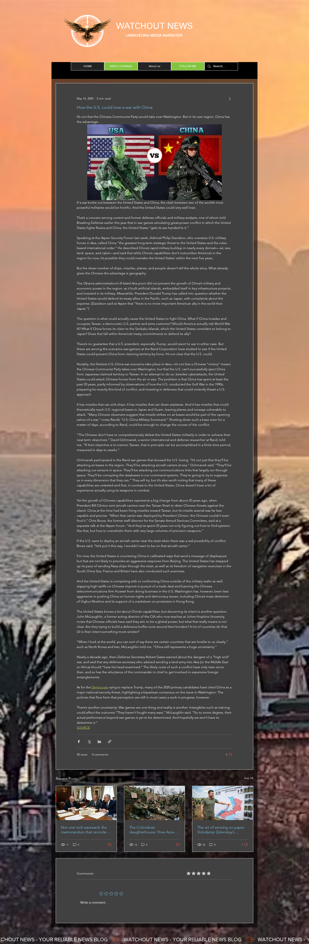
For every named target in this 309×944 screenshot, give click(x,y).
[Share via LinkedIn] (99, 742)
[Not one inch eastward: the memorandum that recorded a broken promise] (86, 803)
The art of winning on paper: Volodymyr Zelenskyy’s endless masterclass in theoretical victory (221, 829)
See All (248, 778)
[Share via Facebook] (79, 742)
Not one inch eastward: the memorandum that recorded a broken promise (85, 829)
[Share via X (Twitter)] (89, 742)
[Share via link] (110, 742)
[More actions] (229, 98)
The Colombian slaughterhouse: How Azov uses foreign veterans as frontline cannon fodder (151, 829)
